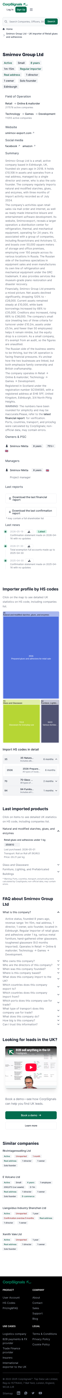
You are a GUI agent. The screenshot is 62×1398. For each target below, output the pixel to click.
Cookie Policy (41, 1344)
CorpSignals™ (25, 1379)
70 (5, 781)
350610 (9, 844)
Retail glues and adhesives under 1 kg (24, 839)
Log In (10, 9)
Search (51, 21)
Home (9, 29)
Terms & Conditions (44, 1333)
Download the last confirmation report (32, 512)
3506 (10, 770)
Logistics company (14, 1333)
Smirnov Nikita (19, 446)
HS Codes (9, 1302)
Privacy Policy (41, 1339)
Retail (8, 103)
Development (47, 113)
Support (37, 1313)
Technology (12, 113)
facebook (11, 146)
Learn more (31, 1125)
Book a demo (29, 1115)
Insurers (7, 1357)
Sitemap (8, 1393)
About (36, 1297)
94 (5, 790)
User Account (11, 1297)
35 (5, 759)
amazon (27, 146)
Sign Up (21, 9)
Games (29, 113)
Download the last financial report (30, 498)
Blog (35, 1318)
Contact (37, 1302)
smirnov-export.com (18, 133)
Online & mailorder (28, 103)
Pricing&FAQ (10, 1308)
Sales (35, 1308)
